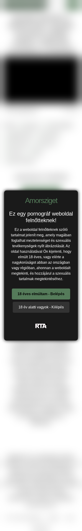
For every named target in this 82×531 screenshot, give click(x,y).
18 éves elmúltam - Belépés (41, 294)
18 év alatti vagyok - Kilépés (41, 307)
